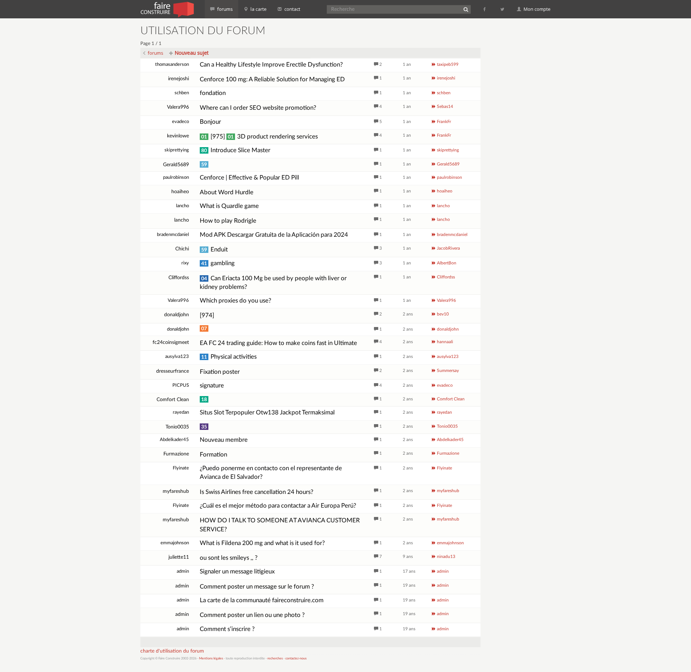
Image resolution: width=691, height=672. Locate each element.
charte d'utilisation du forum (172, 651)
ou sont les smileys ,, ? (229, 558)
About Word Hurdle (226, 192)
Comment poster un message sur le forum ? (257, 587)
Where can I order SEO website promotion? (258, 108)
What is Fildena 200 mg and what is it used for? (262, 543)
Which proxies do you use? (235, 301)
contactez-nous (296, 658)
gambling (218, 263)
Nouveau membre (224, 440)
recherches (275, 658)
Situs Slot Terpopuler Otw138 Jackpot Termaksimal (267, 412)
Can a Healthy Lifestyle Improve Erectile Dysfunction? (271, 65)
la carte (258, 9)
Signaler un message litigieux (237, 571)
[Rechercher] (466, 9)
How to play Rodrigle (228, 221)
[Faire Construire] (167, 9)
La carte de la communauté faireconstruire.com (262, 600)
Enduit (214, 249)
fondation (213, 93)
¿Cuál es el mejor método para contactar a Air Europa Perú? (278, 506)
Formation (213, 454)
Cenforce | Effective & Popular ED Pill (249, 177)
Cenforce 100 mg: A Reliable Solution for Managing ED (272, 79)
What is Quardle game (229, 206)
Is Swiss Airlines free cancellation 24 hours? (256, 492)
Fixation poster (220, 372)
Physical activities (229, 357)
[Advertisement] (520, 133)
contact (291, 9)
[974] (207, 315)
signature (212, 385)
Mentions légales (211, 658)
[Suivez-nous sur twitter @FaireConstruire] (502, 9)
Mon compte (537, 9)
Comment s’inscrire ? (227, 629)
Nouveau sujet (191, 52)
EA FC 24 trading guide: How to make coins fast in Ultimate (278, 343)
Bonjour (210, 122)
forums (224, 9)
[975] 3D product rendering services (259, 136)
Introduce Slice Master (235, 150)
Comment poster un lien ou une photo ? (252, 615)
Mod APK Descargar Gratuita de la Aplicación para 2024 (274, 235)
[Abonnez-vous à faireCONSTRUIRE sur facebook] (485, 9)
